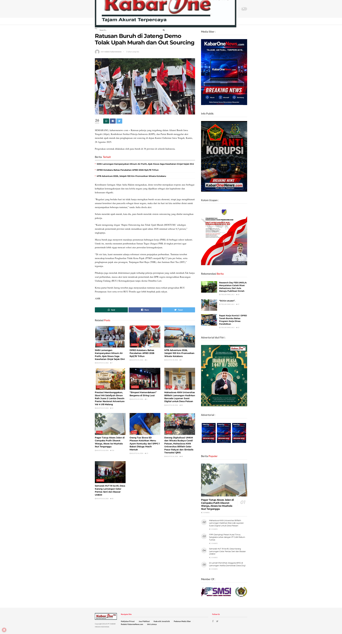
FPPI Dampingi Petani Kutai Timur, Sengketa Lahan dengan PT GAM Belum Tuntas (227, 537)
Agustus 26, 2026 (137, 453)
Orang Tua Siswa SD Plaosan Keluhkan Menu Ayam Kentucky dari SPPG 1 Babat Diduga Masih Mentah (145, 443)
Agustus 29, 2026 (102, 408)
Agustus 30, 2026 (172, 360)
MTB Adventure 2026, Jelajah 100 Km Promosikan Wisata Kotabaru (131, 176)
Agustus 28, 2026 (172, 405)
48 (182, 456)
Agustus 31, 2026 (102, 363)
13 (147, 453)
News (99, 345)
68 (112, 498)
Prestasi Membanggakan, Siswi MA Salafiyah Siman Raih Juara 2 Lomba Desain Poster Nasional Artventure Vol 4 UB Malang (110, 398)
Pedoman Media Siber (182, 621)
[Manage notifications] (4, 630)
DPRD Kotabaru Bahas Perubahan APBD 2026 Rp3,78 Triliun (128, 170)
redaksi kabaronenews (113, 52)
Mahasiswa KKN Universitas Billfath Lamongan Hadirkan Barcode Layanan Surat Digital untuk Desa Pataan (226, 523)
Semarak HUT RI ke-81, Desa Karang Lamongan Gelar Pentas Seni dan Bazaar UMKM (227, 551)
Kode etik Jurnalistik (162, 621)
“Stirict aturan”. (227, 300)
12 (112, 408)
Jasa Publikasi (144, 621)
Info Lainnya (152, 624)
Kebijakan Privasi (128, 621)
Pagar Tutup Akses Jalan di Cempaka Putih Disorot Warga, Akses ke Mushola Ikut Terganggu (217, 504)
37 (238, 304)
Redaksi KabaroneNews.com (132, 624)
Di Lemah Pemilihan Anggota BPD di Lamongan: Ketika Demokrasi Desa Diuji (227, 564)
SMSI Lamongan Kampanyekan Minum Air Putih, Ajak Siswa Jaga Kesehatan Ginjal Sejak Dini (145, 164)
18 (238, 294)
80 (182, 405)
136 (112, 450)
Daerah (135, 345)
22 (238, 327)
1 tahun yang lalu (132, 52)
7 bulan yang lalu (227, 294)
